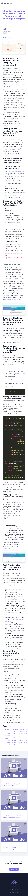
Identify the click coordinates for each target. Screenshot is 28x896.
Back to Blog (8, 37)
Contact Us (14, 886)
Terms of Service (14, 892)
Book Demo (14, 869)
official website (16, 373)
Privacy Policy (14, 889)
